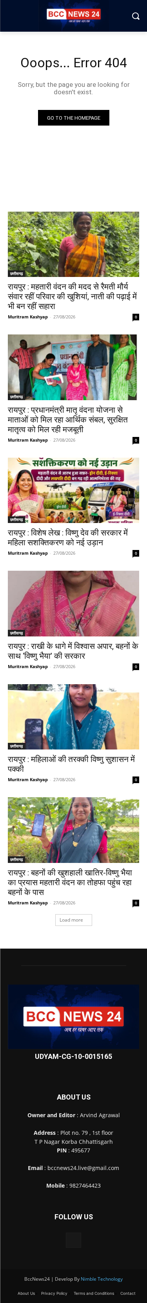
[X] (73, 1240)
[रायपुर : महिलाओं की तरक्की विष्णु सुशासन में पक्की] (73, 717)
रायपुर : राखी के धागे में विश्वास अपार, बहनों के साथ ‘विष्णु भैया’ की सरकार (73, 651)
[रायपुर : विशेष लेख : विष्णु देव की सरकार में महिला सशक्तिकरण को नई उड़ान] (73, 490)
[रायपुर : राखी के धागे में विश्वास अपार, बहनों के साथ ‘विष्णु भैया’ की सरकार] (73, 603)
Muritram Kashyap (28, 317)
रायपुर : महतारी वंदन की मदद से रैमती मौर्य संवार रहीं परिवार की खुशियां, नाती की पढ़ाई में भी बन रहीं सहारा (72, 296)
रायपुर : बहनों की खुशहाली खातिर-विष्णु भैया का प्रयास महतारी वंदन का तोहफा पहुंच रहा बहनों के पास (70, 882)
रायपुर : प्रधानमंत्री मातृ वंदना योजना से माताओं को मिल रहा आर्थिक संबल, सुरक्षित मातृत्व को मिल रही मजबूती (68, 419)
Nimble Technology (102, 1279)
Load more (71, 920)
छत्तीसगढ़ (16, 273)
